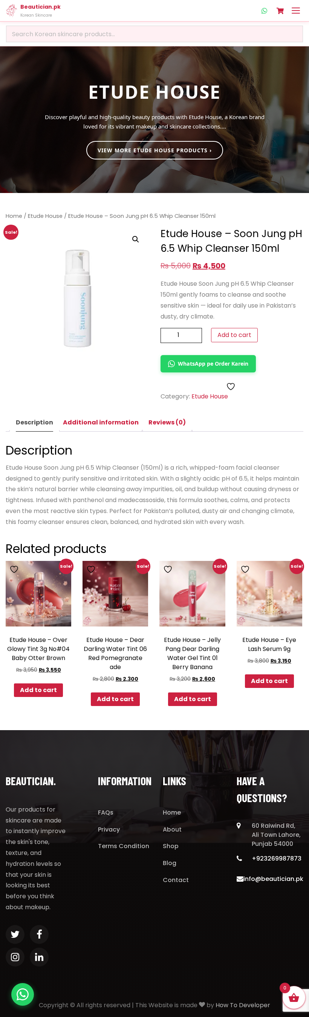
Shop (171, 846)
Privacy (109, 829)
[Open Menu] (296, 10)
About (172, 829)
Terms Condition (123, 846)
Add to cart (234, 335)
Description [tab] (34, 422)
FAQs (105, 812)
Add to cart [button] (38, 690)
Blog (169, 863)
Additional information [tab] (101, 422)
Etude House (45, 216)
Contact (176, 880)
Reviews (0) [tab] (167, 422)
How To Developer (243, 1005)
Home (14, 216)
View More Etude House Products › (155, 150)
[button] (135, 239)
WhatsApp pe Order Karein (213, 363)
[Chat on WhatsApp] (22, 994)
